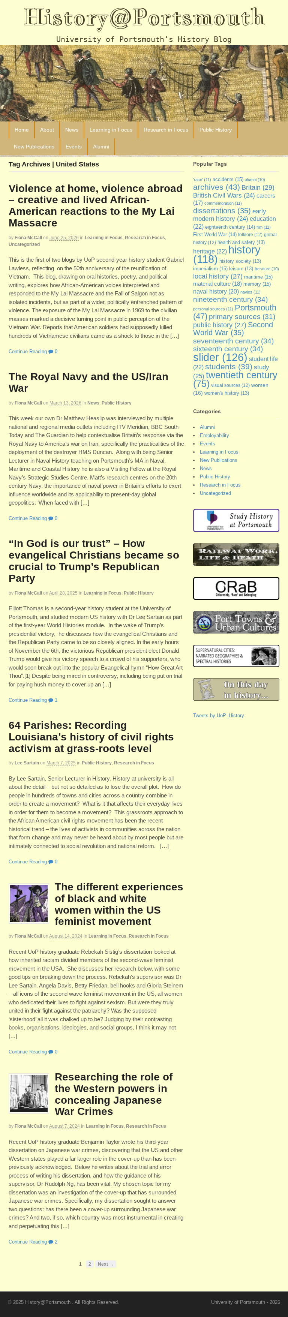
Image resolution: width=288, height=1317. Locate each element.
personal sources (213, 309)
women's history (226, 393)
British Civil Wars (224, 195)
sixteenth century (228, 349)
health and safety (241, 242)
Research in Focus (166, 130)
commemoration (223, 203)
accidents (228, 179)
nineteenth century (230, 299)
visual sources (230, 385)
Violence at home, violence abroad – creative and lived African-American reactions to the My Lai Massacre (96, 206)
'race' (202, 179)
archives (216, 187)
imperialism (210, 268)
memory (257, 284)
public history (219, 325)
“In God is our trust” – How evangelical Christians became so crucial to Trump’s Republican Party (94, 561)
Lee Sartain (27, 763)
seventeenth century (233, 341)
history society (240, 261)
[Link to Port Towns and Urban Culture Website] (236, 629)
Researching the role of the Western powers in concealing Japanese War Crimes (113, 1094)
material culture (217, 284)
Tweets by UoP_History (218, 715)
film (263, 227)
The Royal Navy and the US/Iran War (88, 382)
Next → (106, 1264)
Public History (216, 130)
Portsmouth (234, 312)
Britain (258, 187)
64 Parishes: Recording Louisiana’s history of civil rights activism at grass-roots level (91, 736)
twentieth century (235, 379)
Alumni (101, 147)
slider (220, 357)
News (71, 130)
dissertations (222, 211)
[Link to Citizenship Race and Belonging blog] (236, 596)
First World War (215, 234)
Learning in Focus (111, 130)
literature (267, 269)
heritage (210, 251)
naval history (216, 291)
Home (22, 130)
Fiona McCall (28, 237)
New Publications (34, 147)
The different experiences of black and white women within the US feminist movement (119, 904)
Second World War (233, 329)
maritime (258, 277)
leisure (241, 268)
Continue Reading (28, 351)
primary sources (242, 317)
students (228, 366)
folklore (250, 234)
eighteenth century (230, 227)
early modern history (229, 215)
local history (218, 276)
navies (250, 292)
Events (74, 147)
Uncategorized (24, 244)
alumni (255, 179)
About (47, 130)
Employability (214, 435)
